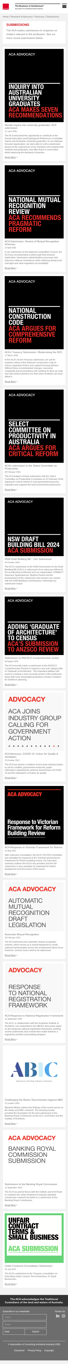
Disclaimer (19, 1350)
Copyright (49, 1350)
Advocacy (39, 16)
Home (6, 16)
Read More (10, 157)
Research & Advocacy (21, 16)
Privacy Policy (34, 1350)
